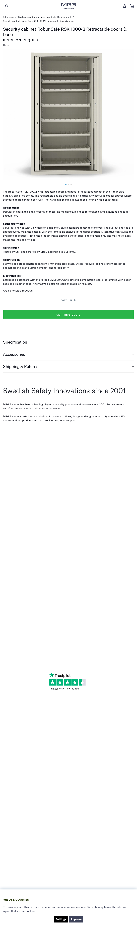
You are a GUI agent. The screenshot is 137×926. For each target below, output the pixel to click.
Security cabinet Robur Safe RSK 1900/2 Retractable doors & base (38, 21)
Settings (61, 919)
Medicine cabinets (27, 17)
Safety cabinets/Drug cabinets (56, 17)
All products (9, 17)
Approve (76, 919)
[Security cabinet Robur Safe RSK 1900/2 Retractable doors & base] (65, 184)
